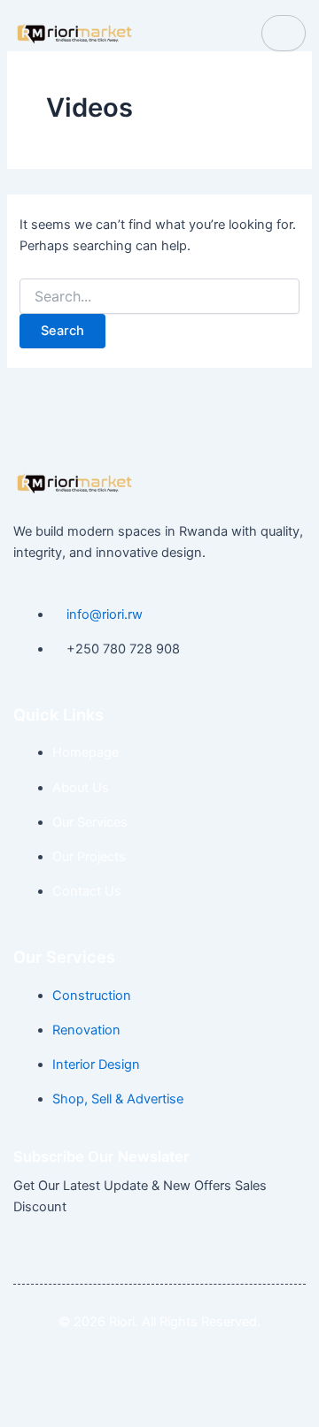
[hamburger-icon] (283, 33)
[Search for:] (159, 296)
